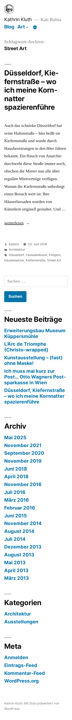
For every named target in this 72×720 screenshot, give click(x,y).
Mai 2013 (15, 562)
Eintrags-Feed (20, 665)
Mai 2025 (15, 437)
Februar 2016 (19, 508)
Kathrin (14, 244)
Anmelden (16, 657)
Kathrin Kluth (18, 19)
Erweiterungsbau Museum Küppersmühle (34, 333)
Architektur (17, 249)
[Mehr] (35, 27)
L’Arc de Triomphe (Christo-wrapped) (26, 347)
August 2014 (19, 531)
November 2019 (22, 461)
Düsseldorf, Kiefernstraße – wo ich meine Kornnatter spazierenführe (31, 90)
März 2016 (16, 500)
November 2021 (22, 445)
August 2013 (19, 555)
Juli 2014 (15, 539)
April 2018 (16, 476)
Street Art (54, 260)
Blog (9, 27)
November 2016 (22, 484)
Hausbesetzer (14, 260)
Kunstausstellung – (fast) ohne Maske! (33, 360)
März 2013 (16, 578)
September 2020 (24, 453)
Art (21, 27)
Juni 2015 (15, 516)
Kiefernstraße (35, 260)
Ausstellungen (21, 622)
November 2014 (23, 523)
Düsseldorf (16, 255)
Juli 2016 (14, 492)
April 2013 (16, 570)
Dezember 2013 (22, 547)
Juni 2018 (15, 469)
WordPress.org (21, 681)
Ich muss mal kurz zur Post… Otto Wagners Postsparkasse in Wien (35, 376)
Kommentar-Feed (24, 673)
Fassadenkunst (36, 255)
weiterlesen (17, 223)
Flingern (54, 255)
